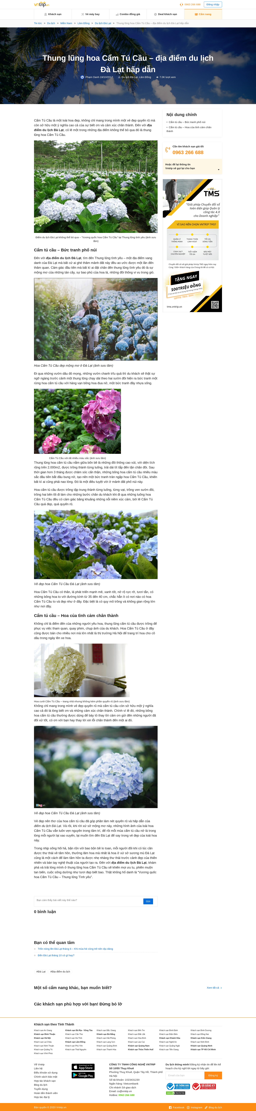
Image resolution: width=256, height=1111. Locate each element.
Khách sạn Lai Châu (43, 1042)
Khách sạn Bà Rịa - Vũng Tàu (79, 1030)
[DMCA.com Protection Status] (176, 1092)
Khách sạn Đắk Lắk (136, 1034)
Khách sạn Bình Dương (201, 1030)
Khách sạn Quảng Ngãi (169, 1046)
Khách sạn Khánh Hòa (169, 1038)
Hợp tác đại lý (42, 1097)
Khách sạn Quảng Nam (138, 1046)
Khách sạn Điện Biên (168, 1034)
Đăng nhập (213, 4)
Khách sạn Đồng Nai (200, 1034)
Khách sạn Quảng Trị (43, 1049)
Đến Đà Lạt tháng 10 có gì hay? (56, 955)
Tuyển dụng (41, 1089)
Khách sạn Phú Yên (74, 1046)
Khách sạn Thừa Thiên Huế (140, 1049)
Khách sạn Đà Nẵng (106, 1034)
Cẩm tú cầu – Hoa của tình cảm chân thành (189, 129)
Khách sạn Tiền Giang (169, 1049)
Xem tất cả (213, 987)
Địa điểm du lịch (61, 971)
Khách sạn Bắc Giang (106, 1030)
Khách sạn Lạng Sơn (106, 1042)
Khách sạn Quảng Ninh (201, 1046)
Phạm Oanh (92, 77)
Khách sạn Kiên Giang (201, 1038)
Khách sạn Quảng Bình (107, 1046)
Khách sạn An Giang (43, 1030)
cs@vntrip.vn (124, 1091)
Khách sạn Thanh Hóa (106, 1049)
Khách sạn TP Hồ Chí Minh (203, 1049)
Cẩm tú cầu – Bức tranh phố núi (187, 122)
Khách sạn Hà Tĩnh (73, 1038)
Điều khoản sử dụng (45, 1072)
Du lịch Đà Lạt (103, 23)
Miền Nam (66, 23)
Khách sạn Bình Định (168, 1030)
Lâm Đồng (84, 23)
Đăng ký (213, 1075)
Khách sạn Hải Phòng (106, 1038)
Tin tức (38, 23)
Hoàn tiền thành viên (46, 1093)
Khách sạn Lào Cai (136, 1042)
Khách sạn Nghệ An (168, 1042)
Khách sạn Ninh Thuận (44, 1046)
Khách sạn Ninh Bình (200, 1042)
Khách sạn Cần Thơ (74, 1034)
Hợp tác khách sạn (45, 1080)
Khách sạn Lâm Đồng (75, 1042)
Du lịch (51, 23)
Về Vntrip (39, 1064)
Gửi (148, 901)
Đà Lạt (41, 971)
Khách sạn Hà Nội (42, 1038)
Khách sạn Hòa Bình (137, 1038)
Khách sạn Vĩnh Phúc (43, 1053)
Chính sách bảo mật (45, 1076)
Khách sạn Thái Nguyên (75, 1049)
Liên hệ (38, 1068)
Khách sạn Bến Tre (136, 1030)
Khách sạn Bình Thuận (44, 1034)
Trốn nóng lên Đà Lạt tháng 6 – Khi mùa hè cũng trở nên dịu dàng (75, 948)
